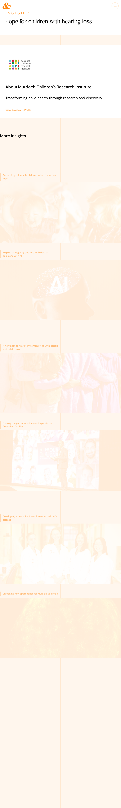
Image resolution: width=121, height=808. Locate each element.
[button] (115, 5)
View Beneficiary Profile (18, 110)
